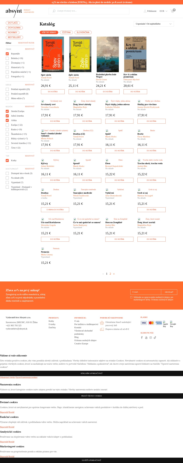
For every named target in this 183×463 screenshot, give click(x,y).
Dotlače (13, 23)
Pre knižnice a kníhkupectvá (86, 324)
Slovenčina (83, 32)
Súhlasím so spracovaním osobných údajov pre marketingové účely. (153, 298)
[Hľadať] (54, 11)
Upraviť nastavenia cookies (26, 377)
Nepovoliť (4, 412)
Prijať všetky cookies (91, 396)
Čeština (66, 32)
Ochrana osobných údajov (162, 299)
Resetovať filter (26, 43)
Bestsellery (14, 37)
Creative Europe (81, 343)
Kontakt (77, 327)
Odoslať (169, 292)
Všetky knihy (49, 32)
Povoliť (11, 412)
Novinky (12, 32)
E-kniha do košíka (55, 210)
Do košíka (53, 92)
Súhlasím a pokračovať (91, 373)
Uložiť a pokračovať (91, 460)
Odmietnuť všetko (7, 377)
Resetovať (29, 49)
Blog (76, 337)
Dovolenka (14, 27)
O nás (76, 321)
